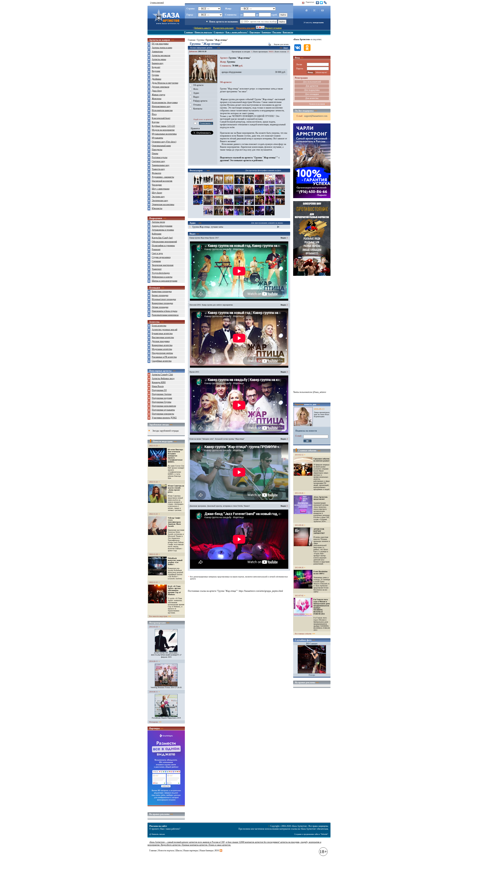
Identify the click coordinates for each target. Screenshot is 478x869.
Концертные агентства (162, 345)
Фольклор (156, 173)
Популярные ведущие (162, 398)
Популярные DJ (159, 390)
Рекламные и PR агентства (164, 357)
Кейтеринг (157, 233)
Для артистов (312, 86)
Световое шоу (158, 161)
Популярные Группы (161, 402)
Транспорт (157, 269)
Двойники (156, 79)
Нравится (195, 128)
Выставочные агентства (163, 337)
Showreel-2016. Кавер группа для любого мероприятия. (211, 305)
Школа (179, 850)
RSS (217, 850)
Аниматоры (157, 51)
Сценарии (156, 261)
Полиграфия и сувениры (163, 245)
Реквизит (156, 249)
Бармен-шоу (157, 63)
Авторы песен (158, 222)
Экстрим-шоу (158, 196)
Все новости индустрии (158, 616)
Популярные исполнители (164, 406)
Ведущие (156, 71)
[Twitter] (321, 2)
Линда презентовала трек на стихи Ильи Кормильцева (321, 414)
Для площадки (312, 94)
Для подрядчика (311, 90)
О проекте (219, 32)
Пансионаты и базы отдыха (164, 311)
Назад (285, 48)
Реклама (276, 32)
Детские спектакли (160, 87)
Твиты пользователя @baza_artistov (309, 392)
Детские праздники (161, 341)
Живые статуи (158, 94)
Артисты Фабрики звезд (163, 378)
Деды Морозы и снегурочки (165, 83)
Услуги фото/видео (161, 273)
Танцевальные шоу (160, 165)
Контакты (288, 32)
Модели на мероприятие (163, 130)
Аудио (196, 93)
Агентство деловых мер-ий (164, 329)
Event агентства (159, 325)
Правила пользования (317, 104)
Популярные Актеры (161, 394)
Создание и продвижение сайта (306, 834)
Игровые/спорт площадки (164, 299)
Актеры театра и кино (162, 47)
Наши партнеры (190, 850)
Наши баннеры (206, 850)
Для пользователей (312, 81)
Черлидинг (157, 185)
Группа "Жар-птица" (240, 58)
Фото (195, 89)
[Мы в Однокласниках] (307, 51)
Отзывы (197, 104)
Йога (154, 114)
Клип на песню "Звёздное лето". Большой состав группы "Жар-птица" (217, 439)
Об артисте (198, 85)
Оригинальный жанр (161, 145)
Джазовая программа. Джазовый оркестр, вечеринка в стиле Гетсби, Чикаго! (220, 506)
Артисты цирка (159, 59)
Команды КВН (159, 382)
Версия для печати (281, 44)
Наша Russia (158, 386)
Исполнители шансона (162, 110)
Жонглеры (156, 98)
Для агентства (311, 98)
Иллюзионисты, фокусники (165, 102)
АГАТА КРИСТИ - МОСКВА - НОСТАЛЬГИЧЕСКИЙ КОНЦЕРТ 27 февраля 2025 (166, 655)
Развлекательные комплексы (165, 315)
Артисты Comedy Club (162, 374)
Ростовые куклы (159, 157)
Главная (188, 32)
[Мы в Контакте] (297, 51)
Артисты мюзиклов (161, 55)
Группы (155, 75)
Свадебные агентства (161, 361)
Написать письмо (158, 834)
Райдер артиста (200, 101)
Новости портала (203, 32)
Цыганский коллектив (162, 181)
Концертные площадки (162, 303)
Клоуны (155, 122)
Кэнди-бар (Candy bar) (162, 237)
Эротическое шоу (160, 200)
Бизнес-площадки (160, 295)
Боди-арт (156, 67)
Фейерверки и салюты (162, 277)
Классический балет (161, 118)
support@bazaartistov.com (315, 116)
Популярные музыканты (163, 410)
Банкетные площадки (162, 291)
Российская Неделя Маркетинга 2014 (166, 718)
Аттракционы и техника (163, 230)
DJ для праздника (160, 43)
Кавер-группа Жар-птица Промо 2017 (204, 238)
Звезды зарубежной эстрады (165, 430)
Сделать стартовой (157, 3)
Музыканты (157, 137)
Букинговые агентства (162, 333)
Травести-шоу (158, 169)
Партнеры (254, 32)
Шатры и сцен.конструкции (164, 281)
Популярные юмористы (163, 413)
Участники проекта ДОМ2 (164, 417)
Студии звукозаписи (161, 257)
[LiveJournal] (325, 2)
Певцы (155, 153)
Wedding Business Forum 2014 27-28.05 (166, 687)
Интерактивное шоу (161, 106)
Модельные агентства (162, 349)
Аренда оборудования (162, 226)
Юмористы (157, 208)
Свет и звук (157, 253)
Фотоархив (153, 722)
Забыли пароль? (321, 72)
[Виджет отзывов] (166, 804)
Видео (196, 97)
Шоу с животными (160, 188)
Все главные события (303, 634)
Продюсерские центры (162, 353)
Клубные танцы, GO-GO (163, 126)
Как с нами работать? (237, 32)
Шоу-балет (157, 192)
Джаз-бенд (157, 90)
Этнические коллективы (163, 204)
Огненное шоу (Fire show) (164, 141)
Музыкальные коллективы (164, 134)
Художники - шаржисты (163, 177)
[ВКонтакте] (317, 2)
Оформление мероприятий (164, 241)
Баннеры (266, 32)
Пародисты (157, 149)
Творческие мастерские (162, 265)
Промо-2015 (194, 372)
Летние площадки (160, 307)
